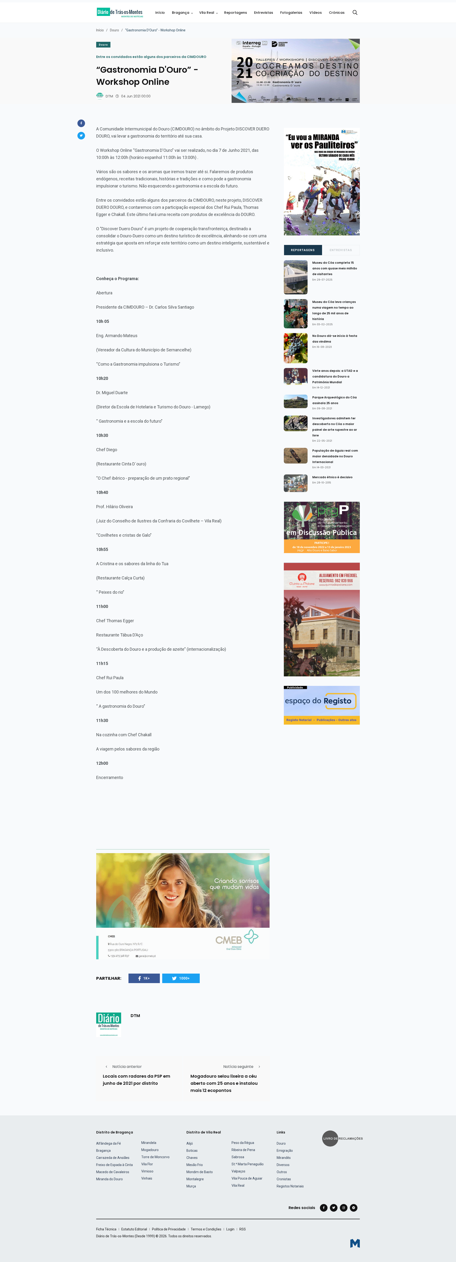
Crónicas (337, 12)
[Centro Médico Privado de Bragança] (183, 906)
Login (230, 1229)
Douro (114, 30)
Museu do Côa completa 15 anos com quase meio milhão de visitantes (334, 268)
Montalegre (195, 1179)
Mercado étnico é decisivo (332, 477)
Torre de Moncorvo (155, 1157)
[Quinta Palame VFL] (322, 619)
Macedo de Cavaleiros (112, 1172)
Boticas (192, 1150)
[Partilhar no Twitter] (81, 135)
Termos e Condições (206, 1229)
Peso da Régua (243, 1143)
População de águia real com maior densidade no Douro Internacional (335, 456)
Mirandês (284, 1158)
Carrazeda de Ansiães (112, 1158)
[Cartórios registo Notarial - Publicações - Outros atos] (322, 705)
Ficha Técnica (106, 1229)
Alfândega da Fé (108, 1143)
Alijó (189, 1143)
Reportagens (235, 12)
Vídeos (315, 12)
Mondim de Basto (199, 1172)
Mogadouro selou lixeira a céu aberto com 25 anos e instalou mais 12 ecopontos (224, 1083)
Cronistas (284, 1179)
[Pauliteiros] (322, 181)
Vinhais (146, 1178)
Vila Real (206, 12)
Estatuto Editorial (134, 1229)
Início (160, 12)
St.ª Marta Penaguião (248, 1164)
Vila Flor (147, 1164)
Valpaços (238, 1171)
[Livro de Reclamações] (343, 1138)
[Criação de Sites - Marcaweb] (355, 1243)
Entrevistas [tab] (341, 250)
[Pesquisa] (355, 13)
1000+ (184, 978)
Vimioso (147, 1171)
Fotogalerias (291, 12)
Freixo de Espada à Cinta (114, 1165)
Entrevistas (263, 12)
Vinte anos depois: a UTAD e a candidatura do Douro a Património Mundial (335, 376)
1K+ (146, 978)
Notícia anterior (127, 1066)
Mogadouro (150, 1150)
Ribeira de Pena (243, 1150)
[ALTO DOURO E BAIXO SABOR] (322, 527)
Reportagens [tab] (303, 250)
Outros (282, 1172)
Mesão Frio (194, 1165)
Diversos (283, 1165)
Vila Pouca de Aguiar (247, 1178)
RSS (242, 1229)
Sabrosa (238, 1157)
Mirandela (148, 1143)
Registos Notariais (290, 1186)
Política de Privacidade (169, 1229)
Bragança (180, 12)
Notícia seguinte (238, 1066)
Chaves (192, 1158)
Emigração (285, 1150)
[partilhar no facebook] (81, 123)
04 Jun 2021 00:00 (136, 96)
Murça (191, 1186)
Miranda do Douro (109, 1179)
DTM (109, 96)
